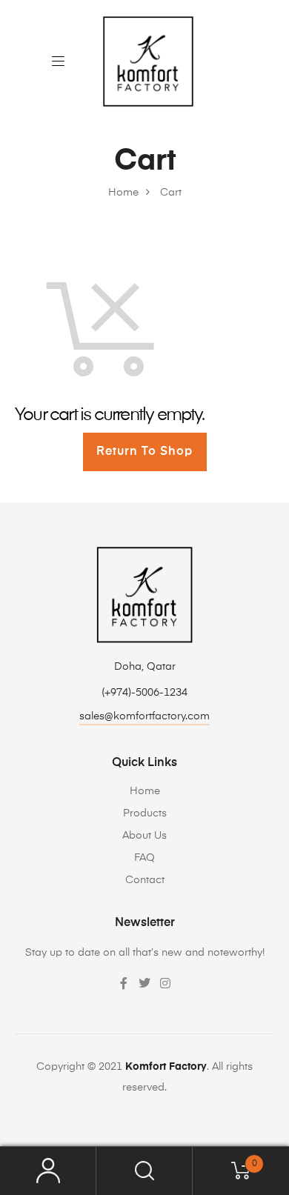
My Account (48, 1171)
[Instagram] (165, 983)
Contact (145, 880)
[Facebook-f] (124, 983)
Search (144, 1171)
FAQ (144, 858)
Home (145, 791)
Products (145, 813)
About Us (144, 835)
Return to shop (144, 452)
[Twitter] (144, 983)
